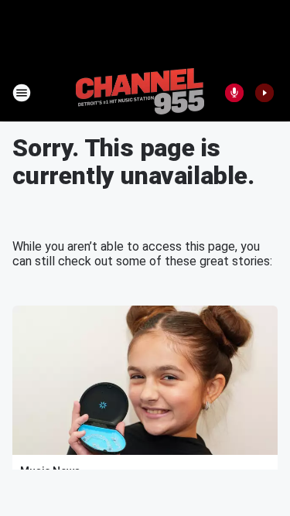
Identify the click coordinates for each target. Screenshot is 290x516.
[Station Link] (140, 93)
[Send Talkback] (234, 93)
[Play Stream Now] (264, 93)
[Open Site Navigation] (21, 93)
